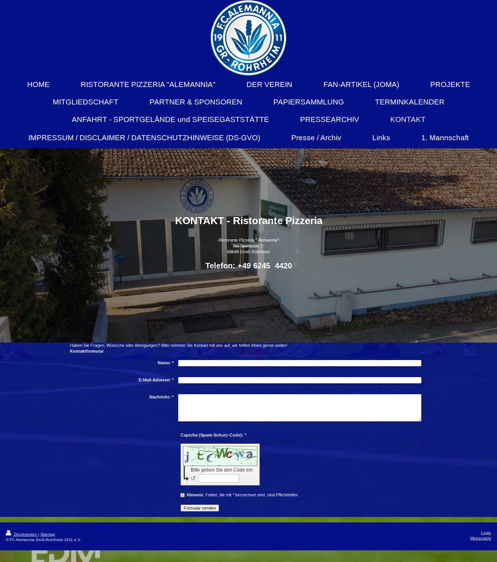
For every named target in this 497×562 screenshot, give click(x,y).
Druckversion (25, 534)
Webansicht (480, 538)
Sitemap (47, 534)
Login (486, 533)
